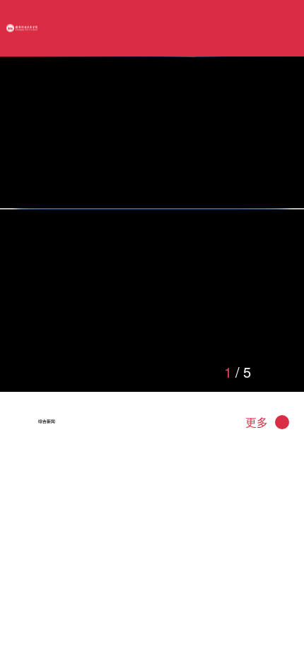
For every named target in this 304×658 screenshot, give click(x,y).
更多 (256, 563)
